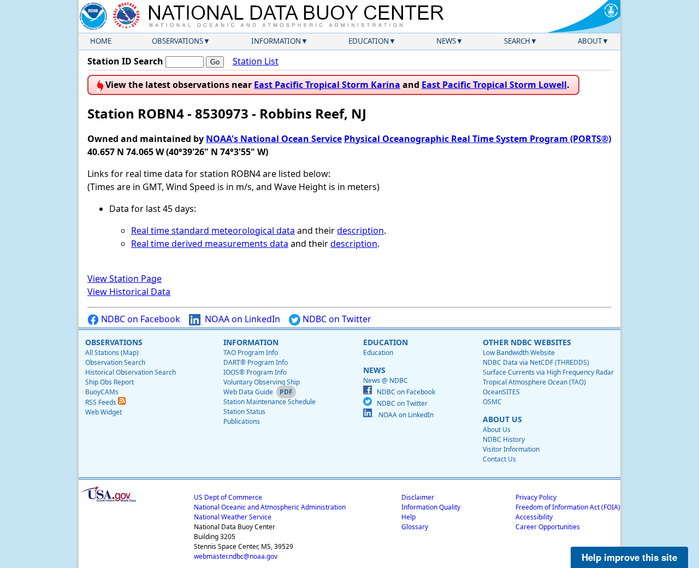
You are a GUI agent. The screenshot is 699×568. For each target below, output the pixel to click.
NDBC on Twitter (335, 319)
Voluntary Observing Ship (261, 382)
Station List (256, 61)
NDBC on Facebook (139, 319)
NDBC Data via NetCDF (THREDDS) (536, 362)
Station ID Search (125, 61)
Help (408, 517)
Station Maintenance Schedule (269, 401)
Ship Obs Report (109, 382)
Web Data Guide (248, 392)
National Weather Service (232, 517)
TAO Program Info (250, 352)
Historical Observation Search (130, 372)
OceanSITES (501, 392)
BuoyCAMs (102, 392)
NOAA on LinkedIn (241, 319)
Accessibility (534, 517)
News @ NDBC (385, 380)
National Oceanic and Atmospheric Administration (270, 507)
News (446, 41)
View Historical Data (128, 292)
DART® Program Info (255, 362)
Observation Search (115, 362)
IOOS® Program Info (255, 372)
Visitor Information (511, 449)
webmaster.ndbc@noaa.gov (235, 556)
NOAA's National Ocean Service (274, 139)
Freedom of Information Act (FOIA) (568, 507)
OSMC (492, 401)
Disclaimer (417, 497)
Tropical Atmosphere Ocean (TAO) (534, 382)
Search (517, 41)
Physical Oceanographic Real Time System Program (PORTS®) (477, 139)
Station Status (244, 411)
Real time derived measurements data (209, 244)
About (590, 41)
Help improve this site (629, 557)
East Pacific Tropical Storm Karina (327, 85)
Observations (177, 41)
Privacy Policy (536, 497)
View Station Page (124, 279)
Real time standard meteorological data (213, 230)
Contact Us (499, 459)
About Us (497, 429)
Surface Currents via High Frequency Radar (548, 372)
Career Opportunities (548, 526)
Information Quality (430, 507)
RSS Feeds (101, 402)
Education (368, 41)
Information (276, 41)
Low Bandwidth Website (519, 352)
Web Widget (103, 412)
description (360, 230)
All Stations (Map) (112, 352)
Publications (241, 421)
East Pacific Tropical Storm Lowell (494, 85)
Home (100, 41)
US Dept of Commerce (228, 497)
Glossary (414, 526)
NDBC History (504, 439)
